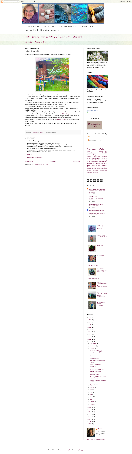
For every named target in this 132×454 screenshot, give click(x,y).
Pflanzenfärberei (94, 172)
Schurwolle (95, 170)
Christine (100, 429)
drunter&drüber (96, 165)
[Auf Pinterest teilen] (55, 132)
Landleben (97, 156)
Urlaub (93, 160)
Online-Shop (65, 114)
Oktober (92, 348)
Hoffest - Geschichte (95, 371)
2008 (90, 421)
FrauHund (98, 160)
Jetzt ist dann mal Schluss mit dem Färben (98, 377)
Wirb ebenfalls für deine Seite (94, 114)
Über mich (77, 37)
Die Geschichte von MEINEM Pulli (102, 236)
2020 (90, 329)
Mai (91, 394)
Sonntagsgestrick (94, 358)
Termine (100, 161)
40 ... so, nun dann (93, 265)
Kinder (88, 161)
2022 (90, 324)
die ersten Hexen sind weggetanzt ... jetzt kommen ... (98, 352)
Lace (94, 163)
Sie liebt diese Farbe (95, 364)
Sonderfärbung (91, 153)
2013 (90, 409)
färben (105, 163)
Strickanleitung (91, 155)
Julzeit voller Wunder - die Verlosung (100, 227)
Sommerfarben (103, 170)
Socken (89, 158)
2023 (90, 322)
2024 (90, 320)
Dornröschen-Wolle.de (92, 110)
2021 (90, 327)
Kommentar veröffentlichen (34, 157)
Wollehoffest (102, 168)
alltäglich (104, 153)
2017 (90, 336)
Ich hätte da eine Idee (94, 279)
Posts (90, 137)
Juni (91, 392)
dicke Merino (94, 161)
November (93, 346)
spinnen (89, 156)
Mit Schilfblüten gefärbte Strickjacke (101, 303)
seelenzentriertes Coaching (44, 37)
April (91, 397)
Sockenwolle (103, 151)
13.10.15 (29, 154)
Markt (99, 167)
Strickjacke (104, 167)
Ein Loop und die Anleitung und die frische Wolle (102, 270)
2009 (90, 419)
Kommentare (93, 140)
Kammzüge (99, 163)
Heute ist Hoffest (94, 374)
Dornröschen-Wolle (95, 149)
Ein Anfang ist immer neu (100, 256)
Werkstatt (104, 156)
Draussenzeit (94, 167)
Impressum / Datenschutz (36, 42)
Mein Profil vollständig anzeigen (96, 439)
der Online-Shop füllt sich (97, 369)
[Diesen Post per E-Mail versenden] (47, 132)
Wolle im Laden (96, 158)
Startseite (53, 161)
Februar (92, 401)
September (93, 385)
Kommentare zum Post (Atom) (40, 164)
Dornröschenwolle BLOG (96, 204)
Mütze (88, 165)
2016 (90, 339)
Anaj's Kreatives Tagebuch (97, 189)
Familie (99, 155)
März (91, 399)
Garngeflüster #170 (93, 205)
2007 (90, 424)
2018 (90, 334)
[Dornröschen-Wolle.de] (87, 112)
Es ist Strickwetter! (95, 367)
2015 (90, 341)
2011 (90, 414)
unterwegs (104, 160)
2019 (90, 332)
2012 (90, 412)
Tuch (97, 168)
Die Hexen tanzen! (95, 356)
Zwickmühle (100, 245)
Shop (88, 151)
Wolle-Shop (65, 37)
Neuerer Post (29, 161)
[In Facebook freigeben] (53, 132)
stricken (104, 155)
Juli (91, 389)
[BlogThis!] (49, 132)
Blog (27, 37)
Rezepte (89, 170)
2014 (90, 407)
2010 (90, 416)
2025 (90, 317)
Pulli (106, 168)
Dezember (93, 343)
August (92, 387)
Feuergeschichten (91, 168)
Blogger (81, 450)
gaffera (70, 450)
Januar (92, 404)
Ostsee (88, 172)
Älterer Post (76, 161)
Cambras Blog (93, 196)
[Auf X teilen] (51, 132)
